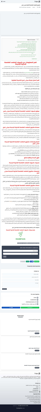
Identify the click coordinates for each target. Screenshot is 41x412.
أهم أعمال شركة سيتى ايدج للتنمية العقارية (28, 43)
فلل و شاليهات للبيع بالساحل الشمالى (33, 397)
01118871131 (34, 58)
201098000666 (36, 390)
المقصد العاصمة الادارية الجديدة (33, 243)
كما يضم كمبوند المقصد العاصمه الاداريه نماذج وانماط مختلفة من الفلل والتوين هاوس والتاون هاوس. (21, 53)
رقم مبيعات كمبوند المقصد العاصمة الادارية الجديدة (26, 56)
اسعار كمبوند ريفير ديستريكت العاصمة (31, 365)
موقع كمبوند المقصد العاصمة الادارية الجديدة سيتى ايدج (26, 44)
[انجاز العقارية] (22, 1)
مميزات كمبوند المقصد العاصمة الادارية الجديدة (28, 49)
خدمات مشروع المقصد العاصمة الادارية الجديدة (28, 54)
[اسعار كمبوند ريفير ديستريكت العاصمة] (20, 358)
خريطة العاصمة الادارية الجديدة (34, 399)
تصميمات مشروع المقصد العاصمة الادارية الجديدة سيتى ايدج (26, 50)
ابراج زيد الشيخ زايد (37, 402)
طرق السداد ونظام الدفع (31, 48)
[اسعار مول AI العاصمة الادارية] (20, 324)
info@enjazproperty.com (34, 391)
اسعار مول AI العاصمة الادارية (33, 330)
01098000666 (36, 388)
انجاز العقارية (15, 405)
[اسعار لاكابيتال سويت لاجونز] (20, 341)
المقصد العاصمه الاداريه (28, 72)
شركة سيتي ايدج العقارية (22, 243)
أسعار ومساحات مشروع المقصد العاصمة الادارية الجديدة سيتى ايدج (25, 47)
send (5, 256)
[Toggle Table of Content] (37, 39)
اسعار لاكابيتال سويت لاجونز (34, 348)
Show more (37, 333)
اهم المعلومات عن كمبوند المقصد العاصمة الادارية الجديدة (26, 41)
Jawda (23, 408)
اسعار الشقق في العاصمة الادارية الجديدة (32, 396)
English (4, 1)
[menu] (2, 1)
